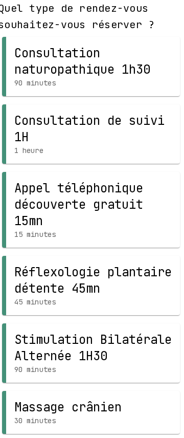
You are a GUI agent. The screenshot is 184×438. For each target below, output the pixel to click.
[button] (91, 66)
